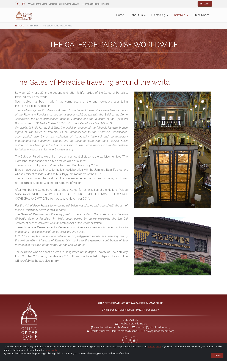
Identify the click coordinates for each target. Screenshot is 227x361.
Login (206, 3)
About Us (137, 15)
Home (120, 15)
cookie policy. (52, 350)
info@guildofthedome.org (132, 323)
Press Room (201, 15)
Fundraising (158, 15)
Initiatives (179, 15)
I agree (217, 355)
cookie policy (154, 346)
